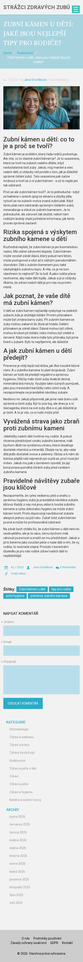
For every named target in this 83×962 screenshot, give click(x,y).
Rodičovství (25, 53)
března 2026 (18, 856)
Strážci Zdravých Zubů (36, 7)
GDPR (54, 943)
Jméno (8, 622)
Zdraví (14, 776)
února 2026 (17, 863)
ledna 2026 (17, 871)
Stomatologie (19, 729)
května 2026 (18, 840)
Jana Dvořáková (35, 80)
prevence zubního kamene (49, 596)
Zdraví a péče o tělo (23, 768)
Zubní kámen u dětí (32, 589)
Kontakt (67, 943)
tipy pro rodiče (61, 589)
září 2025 (16, 903)
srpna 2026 (17, 816)
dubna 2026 (18, 848)
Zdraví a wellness (22, 737)
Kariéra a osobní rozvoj (25, 800)
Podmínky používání (47, 938)
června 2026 (18, 832)
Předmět (9, 662)
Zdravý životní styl (22, 752)
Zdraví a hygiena (21, 792)
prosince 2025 (19, 879)
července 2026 (20, 824)
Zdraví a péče (19, 784)
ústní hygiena (15, 596)
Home (7, 53)
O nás (26, 938)
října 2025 (16, 895)
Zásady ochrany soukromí (28, 943)
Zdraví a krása (19, 745)
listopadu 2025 (20, 887)
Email (7, 642)
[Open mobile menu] (76, 9)
